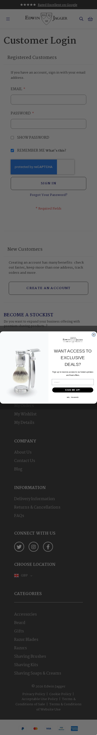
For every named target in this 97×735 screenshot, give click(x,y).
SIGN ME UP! (72, 390)
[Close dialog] (94, 335)
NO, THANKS (73, 397)
